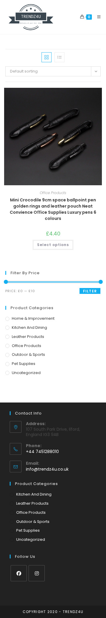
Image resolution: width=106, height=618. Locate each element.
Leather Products (28, 336)
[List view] (59, 57)
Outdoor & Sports (28, 354)
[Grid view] (47, 57)
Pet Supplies (23, 363)
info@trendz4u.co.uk (47, 469)
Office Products (53, 192)
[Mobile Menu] (97, 17)
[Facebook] (19, 573)
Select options (53, 244)
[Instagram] (37, 573)
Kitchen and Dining (29, 327)
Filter (90, 291)
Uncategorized (26, 372)
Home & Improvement (33, 318)
